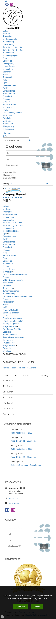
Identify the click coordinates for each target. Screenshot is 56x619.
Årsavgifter (7, 36)
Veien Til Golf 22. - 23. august (23, 440)
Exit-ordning (8, 340)
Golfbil (5, 88)
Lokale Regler (9, 66)
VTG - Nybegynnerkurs (13, 112)
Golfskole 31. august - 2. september (26, 465)
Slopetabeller (8, 69)
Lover (5, 315)
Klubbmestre (8, 52)
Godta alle (20, 606)
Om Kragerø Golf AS (12, 329)
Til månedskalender (27, 367)
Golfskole (7, 118)
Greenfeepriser (9, 85)
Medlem (6, 33)
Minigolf (6, 101)
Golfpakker (8, 348)
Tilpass (37, 606)
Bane (5, 58)
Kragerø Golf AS (10, 326)
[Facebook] (7, 4)
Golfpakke (7, 120)
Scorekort (7, 71)
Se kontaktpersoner (12, 188)
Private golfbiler (9, 342)
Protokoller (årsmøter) (12, 318)
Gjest (5, 82)
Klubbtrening (8, 41)
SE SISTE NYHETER (14, 197)
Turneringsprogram (11, 290)
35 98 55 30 (15, 183)
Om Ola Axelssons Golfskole (15, 274)
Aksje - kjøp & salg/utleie (13, 337)
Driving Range (9, 63)
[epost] (47, 183)
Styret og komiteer (11, 312)
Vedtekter (7, 331)
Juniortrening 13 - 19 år (13, 49)
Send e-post (14, 503)
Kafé (5, 79)
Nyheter (6, 206)
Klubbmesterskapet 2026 (21, 432)
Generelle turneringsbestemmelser (18, 296)
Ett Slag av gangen (11, 323)
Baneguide (7, 60)
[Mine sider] (6, 1)
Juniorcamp (8, 115)
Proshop (6, 74)
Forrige (6, 367)
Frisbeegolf (8, 99)
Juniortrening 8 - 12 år (12, 47)
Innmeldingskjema (10, 55)
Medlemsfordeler (10, 39)
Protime (6, 109)
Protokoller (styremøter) (13, 320)
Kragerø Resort (9, 345)
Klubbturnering (9, 293)
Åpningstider (8, 77)
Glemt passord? (12, 164)
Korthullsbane (9, 93)
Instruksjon (7, 107)
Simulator (7, 350)
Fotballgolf (7, 96)
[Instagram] (11, 4)
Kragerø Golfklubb (10, 310)
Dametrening (8, 44)
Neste (13, 367)
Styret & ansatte (10, 334)
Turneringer (8, 123)
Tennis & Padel (9, 104)
